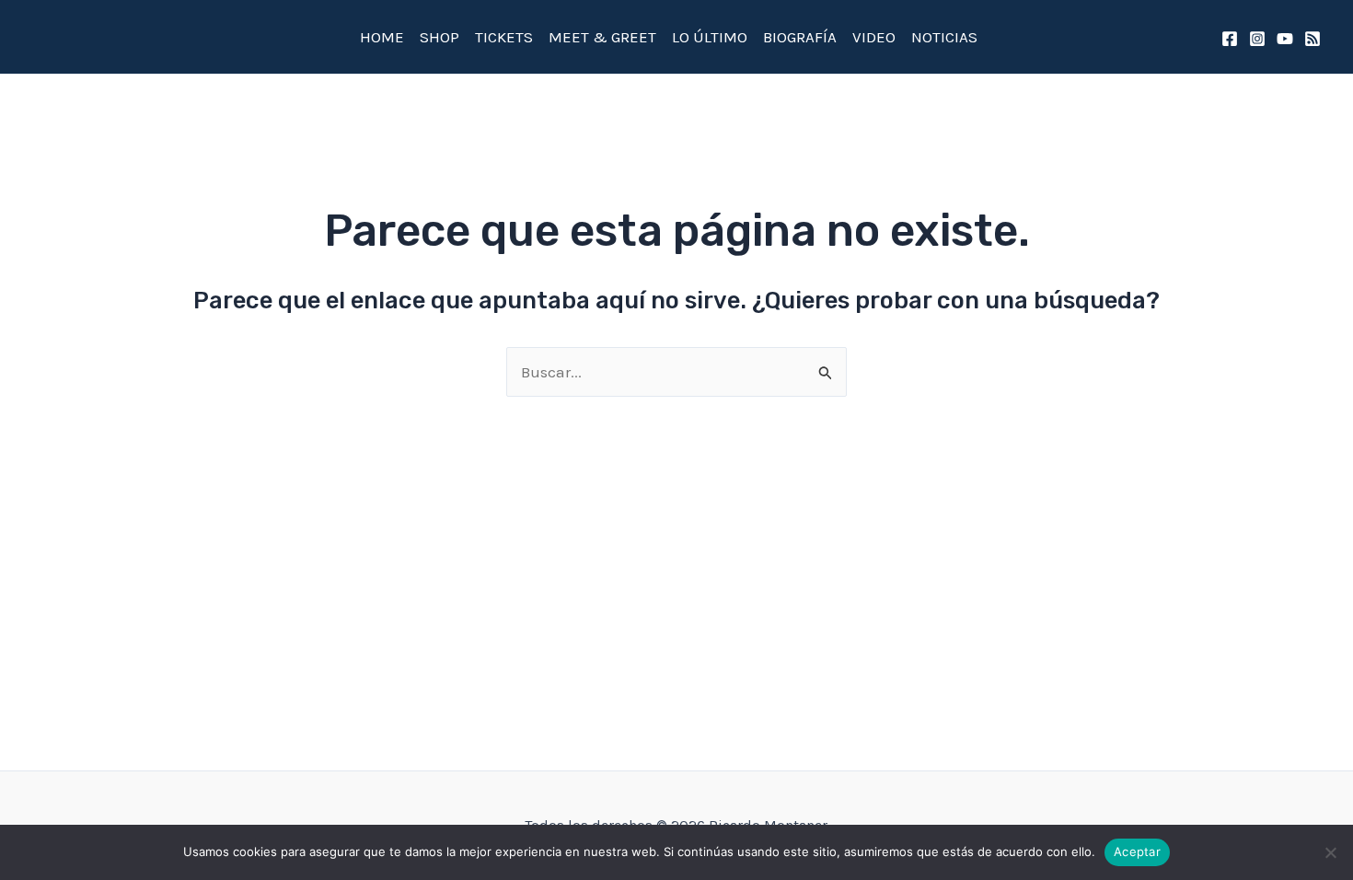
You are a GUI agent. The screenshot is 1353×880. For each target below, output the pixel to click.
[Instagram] (1257, 38)
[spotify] (1312, 38)
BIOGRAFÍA (800, 37)
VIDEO (874, 37)
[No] (1330, 852)
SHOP (439, 37)
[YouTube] (1285, 38)
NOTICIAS (944, 37)
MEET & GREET (602, 37)
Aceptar (1137, 851)
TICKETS (504, 37)
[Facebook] (1229, 38)
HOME (382, 37)
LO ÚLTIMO (709, 37)
